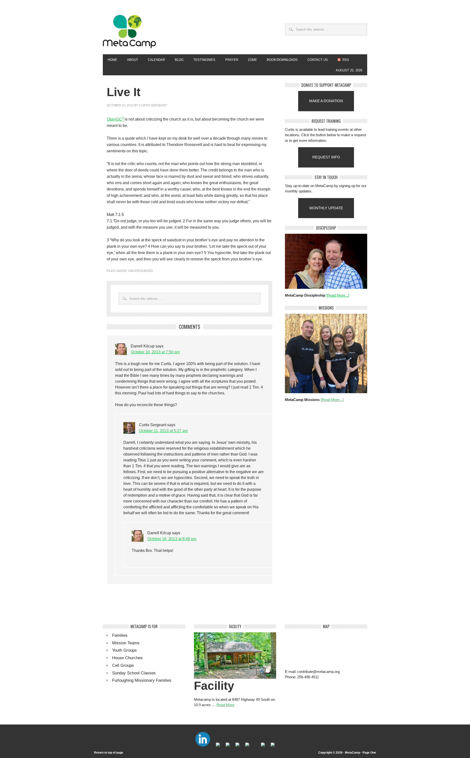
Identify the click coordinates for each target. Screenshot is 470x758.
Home (112, 60)
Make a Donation (326, 101)
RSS (345, 60)
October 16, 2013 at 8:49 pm (171, 539)
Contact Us (317, 60)
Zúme (250, 60)
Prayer (231, 60)
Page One (369, 752)
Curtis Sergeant (153, 105)
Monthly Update (326, 208)
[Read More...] (337, 295)
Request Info (326, 157)
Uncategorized (140, 271)
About (130, 60)
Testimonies (204, 60)
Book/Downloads (282, 60)
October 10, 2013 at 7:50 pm (155, 352)
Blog (179, 60)
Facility (214, 685)
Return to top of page (108, 752)
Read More (225, 705)
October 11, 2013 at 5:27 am (163, 431)
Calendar (156, 60)
